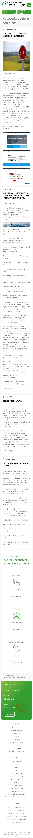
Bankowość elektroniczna (16, 794)
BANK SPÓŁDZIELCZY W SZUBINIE (13, 686)
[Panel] (23, 4)
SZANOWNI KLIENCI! (9, 204)
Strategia (16, 734)
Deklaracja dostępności (16, 751)
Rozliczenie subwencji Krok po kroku (15, 520)
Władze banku (16, 731)
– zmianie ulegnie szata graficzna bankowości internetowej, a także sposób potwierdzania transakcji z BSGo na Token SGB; (15, 318)
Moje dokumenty (11, 12)
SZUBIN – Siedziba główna (16, 807)
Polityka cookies (16, 791)
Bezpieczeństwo (16, 785)
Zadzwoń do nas (16, 663)
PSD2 (16, 770)
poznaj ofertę (16, 589)
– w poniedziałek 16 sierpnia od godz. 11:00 (16, 270)
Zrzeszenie (16, 740)
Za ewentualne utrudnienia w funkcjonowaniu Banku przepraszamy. (16, 383)
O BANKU (16, 724)
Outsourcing (16, 745)
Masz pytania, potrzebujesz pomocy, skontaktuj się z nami (16, 560)
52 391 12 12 (16, 656)
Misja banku (16, 728)
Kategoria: (16, 20)
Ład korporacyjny (16, 743)
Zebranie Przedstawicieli (13, 401)
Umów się (16, 609)
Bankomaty (16, 822)
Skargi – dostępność (16, 779)
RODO (16, 782)
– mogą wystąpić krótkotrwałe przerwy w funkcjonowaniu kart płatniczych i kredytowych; (14, 240)
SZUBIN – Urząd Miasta (16, 813)
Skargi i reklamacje (16, 776)
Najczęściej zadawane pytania (14, 524)
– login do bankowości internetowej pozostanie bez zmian (15, 297)
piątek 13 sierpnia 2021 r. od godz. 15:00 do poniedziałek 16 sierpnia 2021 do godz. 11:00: (16, 231)
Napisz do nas (16, 576)
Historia (16, 737)
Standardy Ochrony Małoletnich (16, 797)
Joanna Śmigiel (8, 388)
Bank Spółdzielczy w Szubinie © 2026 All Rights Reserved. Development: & (16, 834)
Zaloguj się (26, 12)
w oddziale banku (16, 623)
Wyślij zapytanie (16, 596)
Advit (20, 834)
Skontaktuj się (16, 629)
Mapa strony (16, 748)
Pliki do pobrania (16, 773)
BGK (16, 767)
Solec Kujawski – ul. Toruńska (16, 819)
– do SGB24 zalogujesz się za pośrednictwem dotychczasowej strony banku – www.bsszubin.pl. (14, 289)
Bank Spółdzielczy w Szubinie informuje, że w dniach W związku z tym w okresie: (16, 213)
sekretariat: (9, 697)
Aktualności (16, 762)
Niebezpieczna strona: (13, 127)
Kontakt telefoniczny (16, 642)
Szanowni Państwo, (9, 73)
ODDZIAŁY (16, 803)
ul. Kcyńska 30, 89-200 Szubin (14, 691)
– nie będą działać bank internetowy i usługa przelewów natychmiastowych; (16, 249)
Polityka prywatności (16, 788)
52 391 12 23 (9, 707)
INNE (16, 757)
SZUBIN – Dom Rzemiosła (16, 810)
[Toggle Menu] (29, 5)
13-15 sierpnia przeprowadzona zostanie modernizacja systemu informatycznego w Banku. (16, 195)
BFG (16, 765)
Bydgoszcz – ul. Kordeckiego (16, 816)
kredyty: (9, 706)
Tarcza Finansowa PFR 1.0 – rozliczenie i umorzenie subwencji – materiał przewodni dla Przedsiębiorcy (16, 491)
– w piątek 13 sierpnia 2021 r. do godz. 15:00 (16, 263)
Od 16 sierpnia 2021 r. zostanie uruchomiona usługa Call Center (14, 356)
